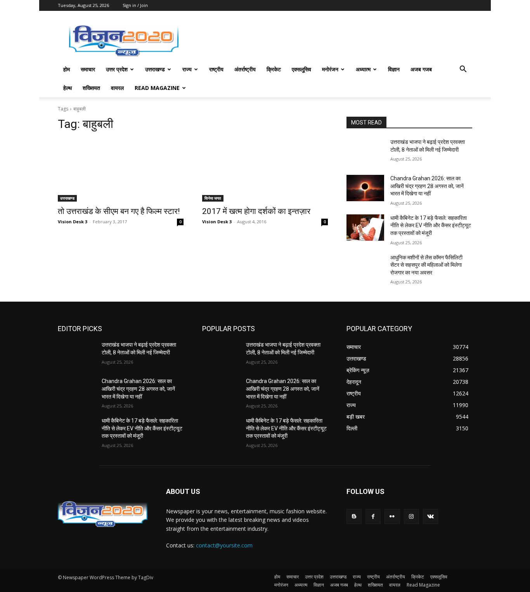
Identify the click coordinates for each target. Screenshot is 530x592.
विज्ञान (394, 69)
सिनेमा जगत (212, 198)
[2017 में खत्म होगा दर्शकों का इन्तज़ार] (265, 170)
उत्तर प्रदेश (117, 69)
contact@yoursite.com (224, 545)
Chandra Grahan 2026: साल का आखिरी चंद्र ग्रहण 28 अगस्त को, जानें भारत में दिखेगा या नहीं (427, 186)
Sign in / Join (135, 5)
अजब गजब (421, 69)
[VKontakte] (430, 516)
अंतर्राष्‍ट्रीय (245, 69)
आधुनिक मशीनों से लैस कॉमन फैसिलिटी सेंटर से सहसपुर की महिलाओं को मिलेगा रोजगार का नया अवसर (426, 265)
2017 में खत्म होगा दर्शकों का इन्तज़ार (256, 211)
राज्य (187, 69)
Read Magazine (157, 87)
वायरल (117, 87)
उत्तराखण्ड (155, 69)
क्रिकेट (274, 69)
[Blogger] (354, 516)
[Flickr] (392, 516)
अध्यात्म (363, 69)
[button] (463, 70)
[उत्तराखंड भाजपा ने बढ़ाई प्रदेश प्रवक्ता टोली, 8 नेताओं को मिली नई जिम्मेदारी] (365, 151)
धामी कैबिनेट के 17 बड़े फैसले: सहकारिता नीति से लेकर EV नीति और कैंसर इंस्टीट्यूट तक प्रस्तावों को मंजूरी (430, 225)
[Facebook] (373, 516)
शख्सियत (91, 87)
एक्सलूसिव (301, 69)
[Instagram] (411, 516)
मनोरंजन (330, 69)
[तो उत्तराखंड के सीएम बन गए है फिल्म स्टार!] (121, 170)
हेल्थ (67, 87)
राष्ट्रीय (216, 69)
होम (66, 69)
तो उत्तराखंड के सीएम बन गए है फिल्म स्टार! (119, 211)
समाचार (88, 69)
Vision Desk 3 (72, 221)
